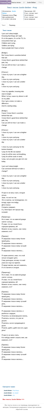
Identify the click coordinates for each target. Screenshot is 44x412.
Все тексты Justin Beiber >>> (13, 399)
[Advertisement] (15, 373)
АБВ (9, 2)
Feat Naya (16, 390)
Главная (3, 2)
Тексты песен (16, 2)
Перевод (12, 25)
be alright (15, 393)
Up (14, 395)
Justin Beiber (31, 2)
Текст (3, 25)
